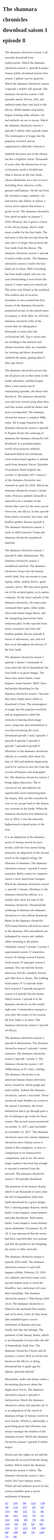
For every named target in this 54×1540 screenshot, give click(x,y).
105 (34, 1507)
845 (16, 1511)
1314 (7, 1511)
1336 (42, 1503)
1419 (7, 1524)
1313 (7, 1520)
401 (42, 1511)
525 (33, 1524)
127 (6, 1503)
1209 (41, 1532)
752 (34, 1515)
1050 (16, 1520)
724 (6, 1536)
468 (24, 1532)
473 (42, 1515)
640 (41, 1524)
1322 (33, 1503)
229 (42, 1507)
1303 (43, 1528)
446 (15, 1536)
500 (25, 1520)
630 (16, 1524)
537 (16, 1528)
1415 (25, 1515)
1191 (15, 1503)
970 (34, 1528)
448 (6, 1532)
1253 (25, 1528)
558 (24, 1503)
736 (6, 1507)
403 (42, 1520)
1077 (25, 1507)
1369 (15, 1532)
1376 (7, 1528)
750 (33, 1532)
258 (24, 1524)
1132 (15, 1507)
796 (34, 1520)
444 (6, 1515)
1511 (25, 1511)
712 (34, 1511)
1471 (15, 1515)
